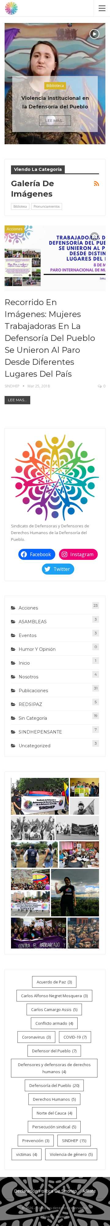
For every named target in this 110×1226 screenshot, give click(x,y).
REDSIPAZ (30, 704)
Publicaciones (33, 690)
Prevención (35, 1140)
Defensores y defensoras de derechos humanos (54, 1068)
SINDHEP (74, 1140)
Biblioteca (55, 85)
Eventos (27, 635)
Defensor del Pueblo (54, 1051)
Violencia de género (71, 1154)
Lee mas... (55, 120)
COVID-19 (75, 1037)
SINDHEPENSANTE (40, 732)
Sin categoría (33, 718)
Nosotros (28, 677)
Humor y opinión (37, 649)
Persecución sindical (54, 1127)
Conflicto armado (54, 1023)
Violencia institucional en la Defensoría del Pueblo (55, 102)
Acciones (14, 229)
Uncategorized (34, 746)
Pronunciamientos (47, 206)
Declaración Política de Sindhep (45, 1191)
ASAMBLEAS (33, 621)
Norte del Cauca (54, 1113)
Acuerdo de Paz (54, 982)
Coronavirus (36, 1037)
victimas (26, 1154)
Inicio (24, 663)
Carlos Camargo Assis (54, 1009)
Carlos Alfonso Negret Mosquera (54, 995)
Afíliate (89, 1191)
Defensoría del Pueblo (54, 1085)
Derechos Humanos (54, 1099)
